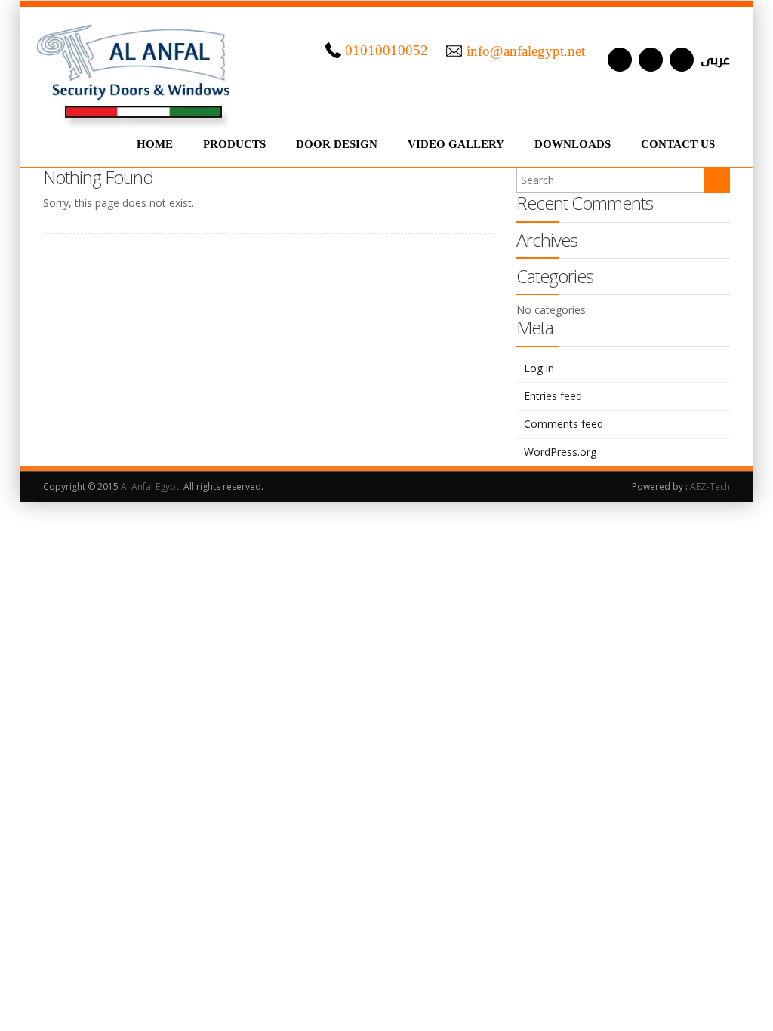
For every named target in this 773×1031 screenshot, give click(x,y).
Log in (539, 368)
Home (155, 144)
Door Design (336, 144)
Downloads (572, 144)
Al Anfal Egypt (150, 486)
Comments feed (563, 424)
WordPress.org (560, 452)
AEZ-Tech (710, 486)
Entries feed (553, 396)
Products (234, 144)
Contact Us (678, 144)
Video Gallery (456, 144)
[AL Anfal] (135, 68)
